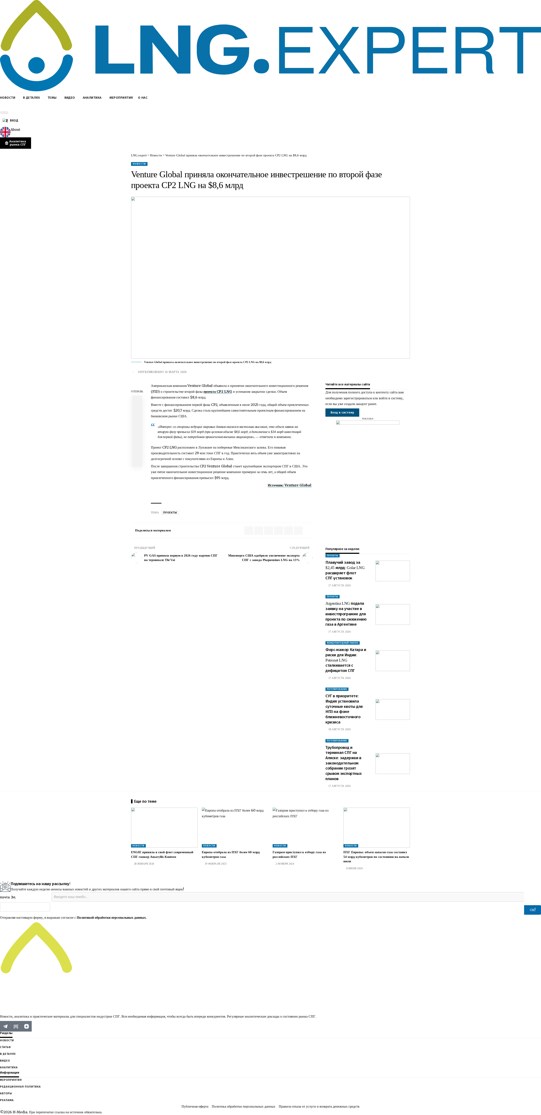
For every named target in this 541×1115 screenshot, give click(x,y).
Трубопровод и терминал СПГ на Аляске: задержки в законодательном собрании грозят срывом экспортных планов (343, 763)
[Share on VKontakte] (137, 411)
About (15, 129)
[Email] (137, 431)
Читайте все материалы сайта (347, 384)
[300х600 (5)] (367, 484)
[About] (5, 132)
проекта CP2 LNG (218, 391)
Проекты (170, 512)
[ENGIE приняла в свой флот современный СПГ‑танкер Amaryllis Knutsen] (164, 828)
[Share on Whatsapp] (137, 401)
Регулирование (337, 689)
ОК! (533, 910)
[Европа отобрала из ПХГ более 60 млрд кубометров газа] (235, 828)
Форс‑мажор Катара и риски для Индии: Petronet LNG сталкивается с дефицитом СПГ (345, 660)
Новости (139, 163)
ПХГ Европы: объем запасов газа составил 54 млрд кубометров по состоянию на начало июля (376, 856)
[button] (270, 107)
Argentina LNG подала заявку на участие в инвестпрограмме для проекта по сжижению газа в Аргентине (345, 613)
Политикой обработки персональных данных (111, 917)
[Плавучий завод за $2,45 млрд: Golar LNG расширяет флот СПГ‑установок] (393, 571)
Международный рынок (342, 643)
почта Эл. (8, 897)
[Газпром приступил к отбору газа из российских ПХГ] (306, 828)
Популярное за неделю (342, 549)
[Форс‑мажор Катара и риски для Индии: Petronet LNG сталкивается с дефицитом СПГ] (393, 660)
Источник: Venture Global (289, 485)
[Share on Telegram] (137, 421)
